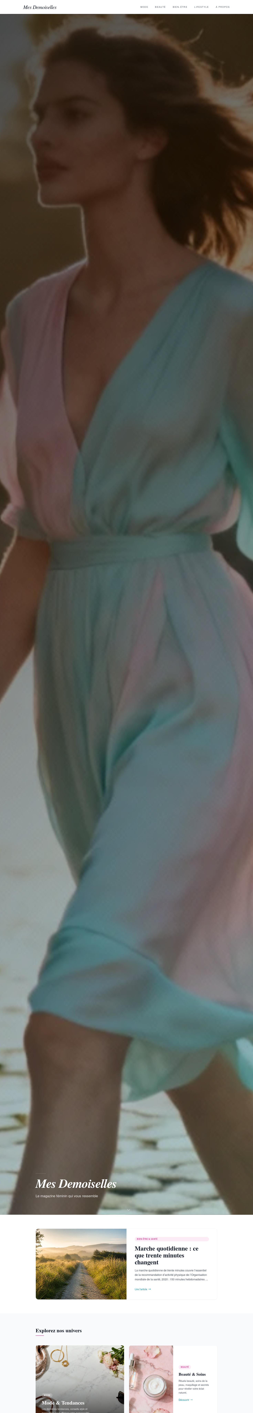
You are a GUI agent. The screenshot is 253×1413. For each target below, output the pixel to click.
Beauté (160, 6)
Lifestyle (201, 6)
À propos (223, 6)
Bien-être (180, 6)
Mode (144, 6)
